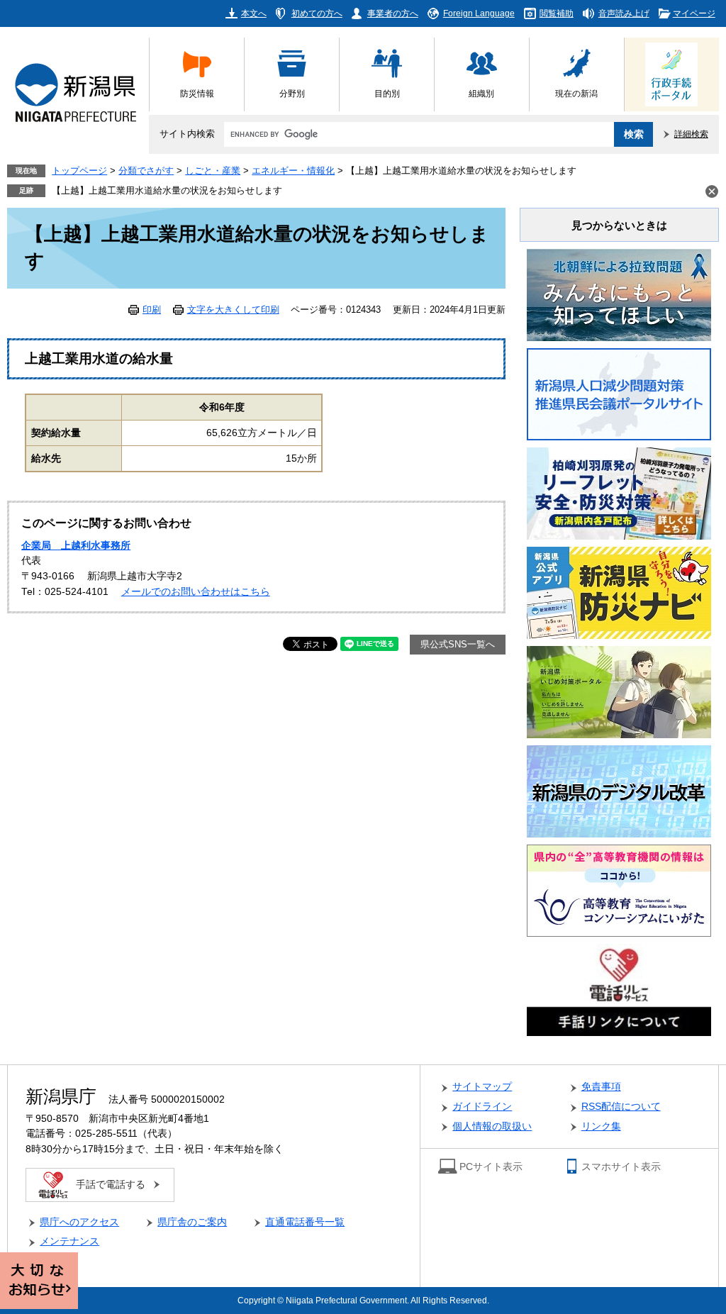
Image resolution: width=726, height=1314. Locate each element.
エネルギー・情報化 (293, 171)
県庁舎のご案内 (192, 1222)
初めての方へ (316, 13)
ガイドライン (482, 1106)
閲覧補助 (557, 13)
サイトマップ (482, 1086)
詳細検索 (691, 133)
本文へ (254, 13)
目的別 (387, 93)
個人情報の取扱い (492, 1126)
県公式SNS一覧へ (457, 645)
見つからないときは (619, 225)
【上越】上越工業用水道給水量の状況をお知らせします (167, 191)
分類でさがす (146, 171)
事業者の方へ (392, 13)
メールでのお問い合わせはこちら (195, 591)
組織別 (481, 93)
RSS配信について (621, 1106)
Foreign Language (479, 13)
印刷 (152, 310)
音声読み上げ (623, 13)
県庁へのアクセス (79, 1222)
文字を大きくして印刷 (233, 310)
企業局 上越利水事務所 (75, 545)
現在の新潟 (576, 93)
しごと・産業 (212, 171)
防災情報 (197, 93)
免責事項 (601, 1086)
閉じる (711, 191)
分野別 (292, 93)
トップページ (79, 171)
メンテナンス (69, 1241)
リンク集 (601, 1126)
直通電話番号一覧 (305, 1222)
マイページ (694, 13)
